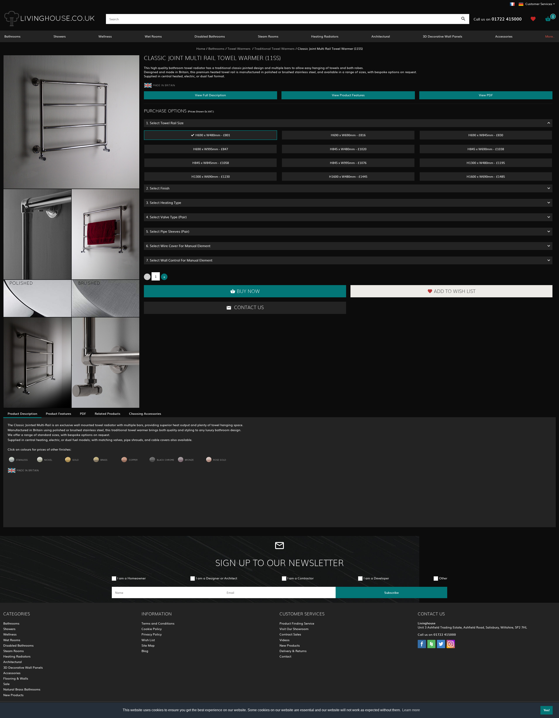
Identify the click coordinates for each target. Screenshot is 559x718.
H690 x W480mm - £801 (212, 135)
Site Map (148, 645)
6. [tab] (178, 245)
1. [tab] (165, 122)
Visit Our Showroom (294, 629)
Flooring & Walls (15, 678)
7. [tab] (179, 260)
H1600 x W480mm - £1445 (348, 176)
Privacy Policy (151, 634)
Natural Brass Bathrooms (21, 689)
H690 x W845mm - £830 (485, 135)
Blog (144, 651)
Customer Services (538, 4)
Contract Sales (290, 634)
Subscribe (391, 592)
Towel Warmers (239, 48)
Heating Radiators (324, 36)
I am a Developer (376, 578)
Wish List (148, 640)
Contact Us (248, 307)
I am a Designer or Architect (216, 578)
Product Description (22, 413)
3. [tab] (163, 202)
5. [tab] (167, 231)
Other (443, 578)
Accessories (503, 36)
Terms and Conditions (157, 623)
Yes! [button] (546, 710)
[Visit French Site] (512, 3)
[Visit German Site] (521, 3)
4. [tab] (166, 216)
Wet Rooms (153, 36)
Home (200, 48)
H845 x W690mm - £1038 (486, 149)
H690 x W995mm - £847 (210, 149)
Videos (285, 640)
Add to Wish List (455, 291)
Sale (6, 684)
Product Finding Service (297, 623)
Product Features (58, 413)
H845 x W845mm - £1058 (210, 162)
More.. (550, 36)
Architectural (380, 36)
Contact (285, 656)
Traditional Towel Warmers (274, 48)
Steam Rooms (268, 36)
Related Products (107, 413)
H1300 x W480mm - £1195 (486, 162)
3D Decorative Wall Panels (442, 36)
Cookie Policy (151, 629)
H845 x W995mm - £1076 (348, 162)
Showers (59, 36)
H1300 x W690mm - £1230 (211, 176)
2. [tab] (157, 188)
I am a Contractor (300, 578)
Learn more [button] (411, 710)
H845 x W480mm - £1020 (348, 149)
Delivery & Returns (293, 651)
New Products (13, 695)
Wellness (105, 36)
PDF (83, 413)
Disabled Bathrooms (210, 36)
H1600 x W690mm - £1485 (486, 176)
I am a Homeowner (131, 578)
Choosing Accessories (145, 413)
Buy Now (248, 291)
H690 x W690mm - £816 (348, 135)
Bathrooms (12, 36)
